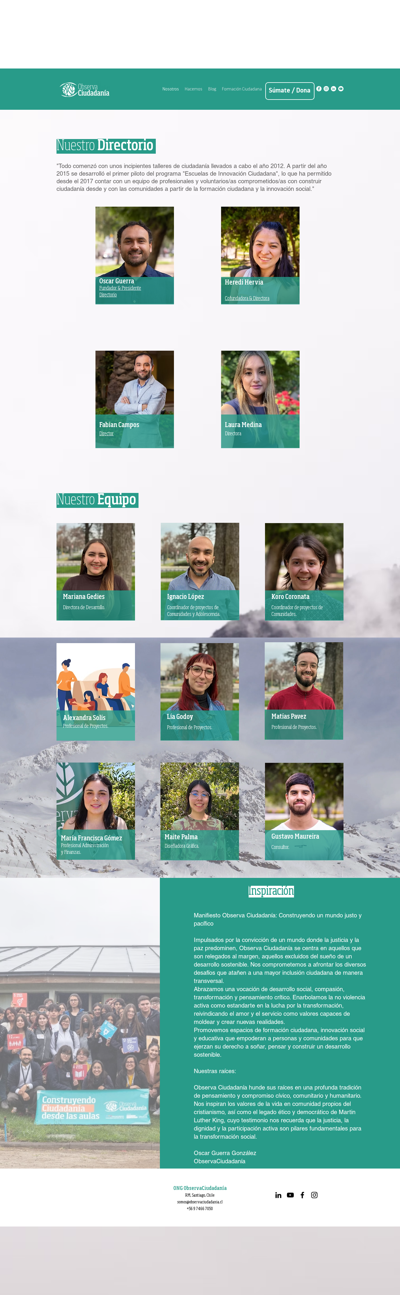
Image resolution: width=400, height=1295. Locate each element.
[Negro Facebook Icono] (302, 1195)
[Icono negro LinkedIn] (278, 1195)
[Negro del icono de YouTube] (290, 1195)
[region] (134, 265)
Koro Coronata (290, 597)
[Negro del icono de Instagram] (314, 1195)
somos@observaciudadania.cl (200, 1202)
